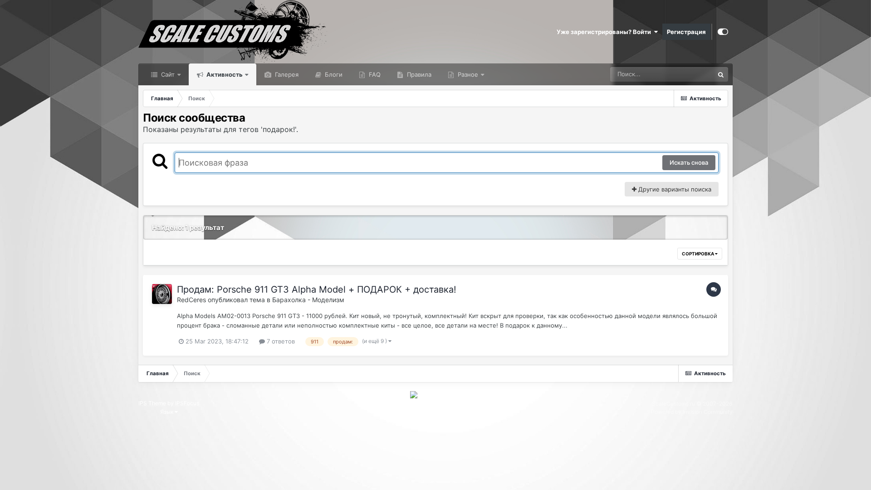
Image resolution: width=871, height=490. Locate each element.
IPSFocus (187, 403)
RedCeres (191, 300)
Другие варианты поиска (673, 189)
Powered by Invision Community (692, 411)
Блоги (333, 74)
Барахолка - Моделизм (308, 300)
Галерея (285, 74)
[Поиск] (721, 74)
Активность (224, 74)
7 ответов (280, 341)
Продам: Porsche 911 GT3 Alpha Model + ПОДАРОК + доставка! (316, 289)
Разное (467, 74)
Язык (167, 411)
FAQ (374, 74)
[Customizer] (723, 32)
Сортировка (698, 253)
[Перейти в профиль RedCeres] (162, 294)
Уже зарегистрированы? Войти (605, 31)
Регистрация (686, 31)
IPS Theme (152, 403)
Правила (418, 74)
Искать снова (689, 162)
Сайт (167, 74)
